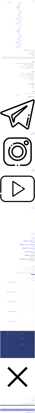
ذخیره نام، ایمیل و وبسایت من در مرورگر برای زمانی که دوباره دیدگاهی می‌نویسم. (25, 272)
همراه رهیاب (18, 15)
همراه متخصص (18, 14)
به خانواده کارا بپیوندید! (17, 23)
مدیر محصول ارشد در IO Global (29, 240)
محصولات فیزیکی (18, 41)
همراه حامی (19, 13)
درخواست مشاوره (18, 22)
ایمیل (34, 269)
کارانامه (19, 27)
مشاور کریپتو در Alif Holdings (30, 255)
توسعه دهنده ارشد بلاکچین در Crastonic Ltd (27, 244)
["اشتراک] (28, 96)
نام (34, 267)
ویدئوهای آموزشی (18, 6)
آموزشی (18, 8)
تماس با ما (19, 21)
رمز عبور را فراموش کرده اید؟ (25, 403)
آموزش (21, 1)
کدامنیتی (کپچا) (33, 400)
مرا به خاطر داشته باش (31, 403)
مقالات (19, 26)
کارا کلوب (20, 34)
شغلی (18, 33)
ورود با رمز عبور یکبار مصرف (17, 410)
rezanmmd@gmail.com (20, 346)
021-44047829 (21, 335)
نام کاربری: (33, 397)
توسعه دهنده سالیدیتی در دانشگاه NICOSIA (27, 258)
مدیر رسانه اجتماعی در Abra (30, 251)
